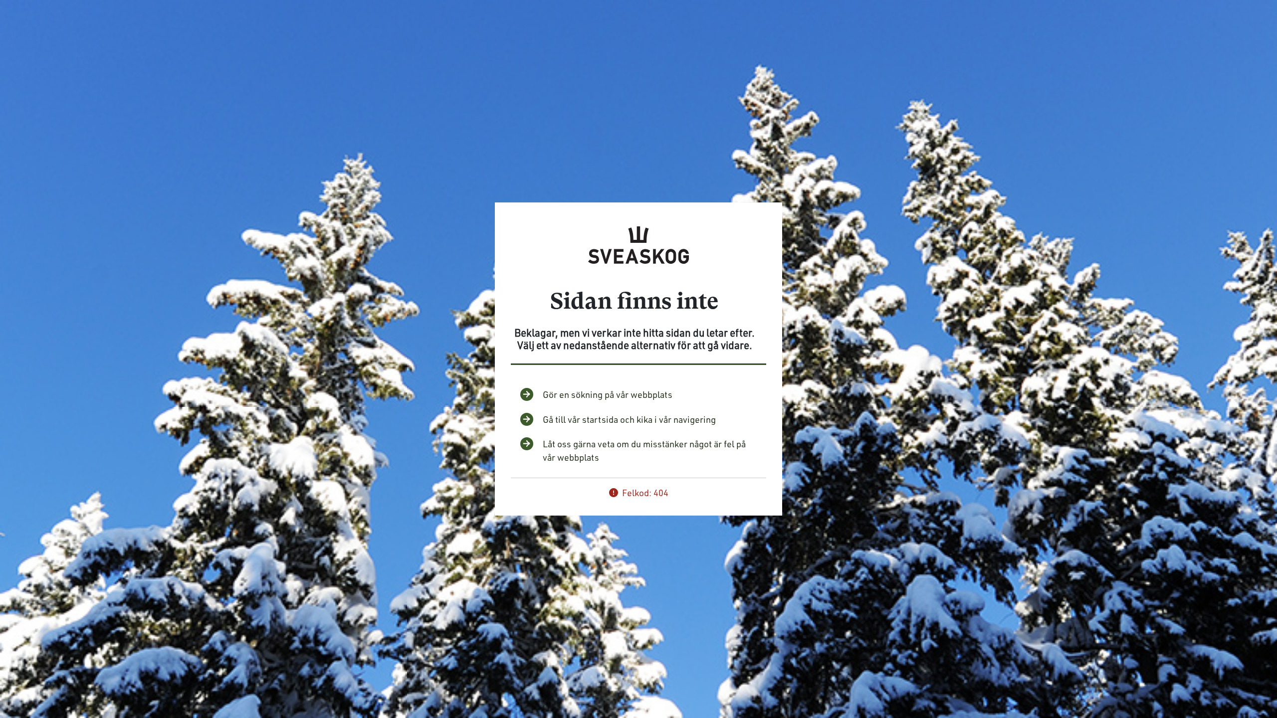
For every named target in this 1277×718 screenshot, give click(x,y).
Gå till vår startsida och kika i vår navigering (629, 419)
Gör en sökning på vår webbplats (607, 394)
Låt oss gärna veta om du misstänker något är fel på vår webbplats (644, 450)
